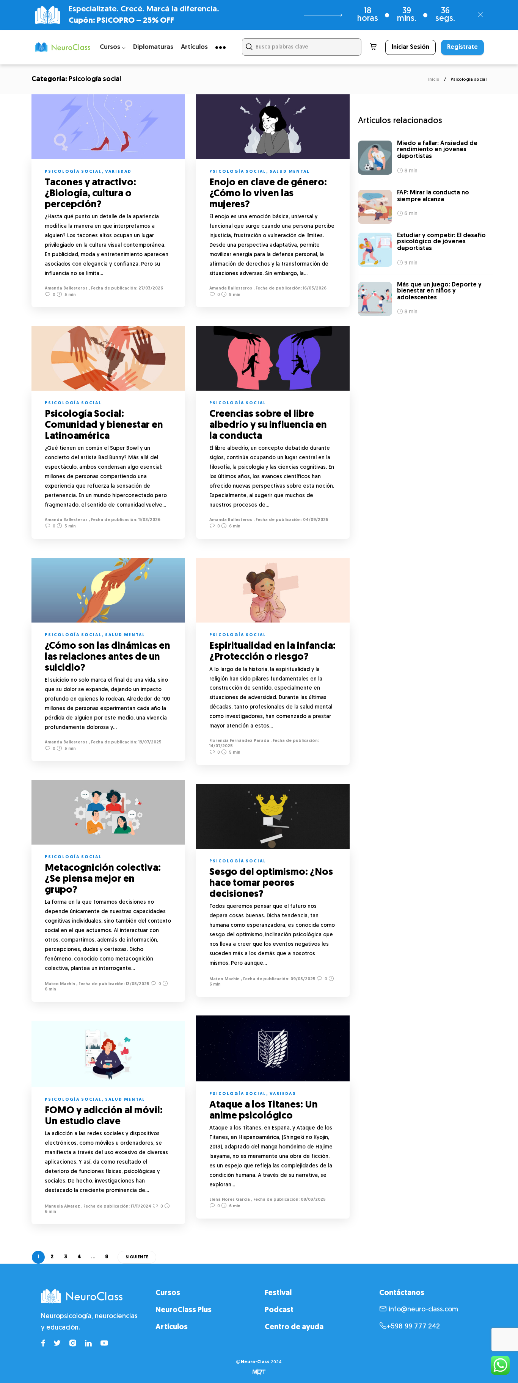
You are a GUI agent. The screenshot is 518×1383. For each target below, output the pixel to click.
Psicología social (73, 172)
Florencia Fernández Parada (239, 741)
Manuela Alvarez (62, 1207)
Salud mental (290, 172)
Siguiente (137, 1257)
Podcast (279, 1310)
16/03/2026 (314, 288)
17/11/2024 (140, 1207)
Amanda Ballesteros (66, 288)
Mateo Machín (60, 984)
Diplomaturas (153, 47)
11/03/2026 (148, 520)
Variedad (118, 172)
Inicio (434, 80)
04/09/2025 (315, 520)
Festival (278, 1293)
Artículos (194, 47)
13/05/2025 (137, 984)
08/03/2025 (313, 1200)
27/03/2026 (150, 288)
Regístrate (462, 47)
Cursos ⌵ (113, 47)
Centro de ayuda (294, 1327)
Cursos (167, 1293)
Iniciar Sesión (410, 47)
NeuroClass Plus (183, 1310)
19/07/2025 (149, 742)
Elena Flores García (229, 1200)
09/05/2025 (302, 979)
